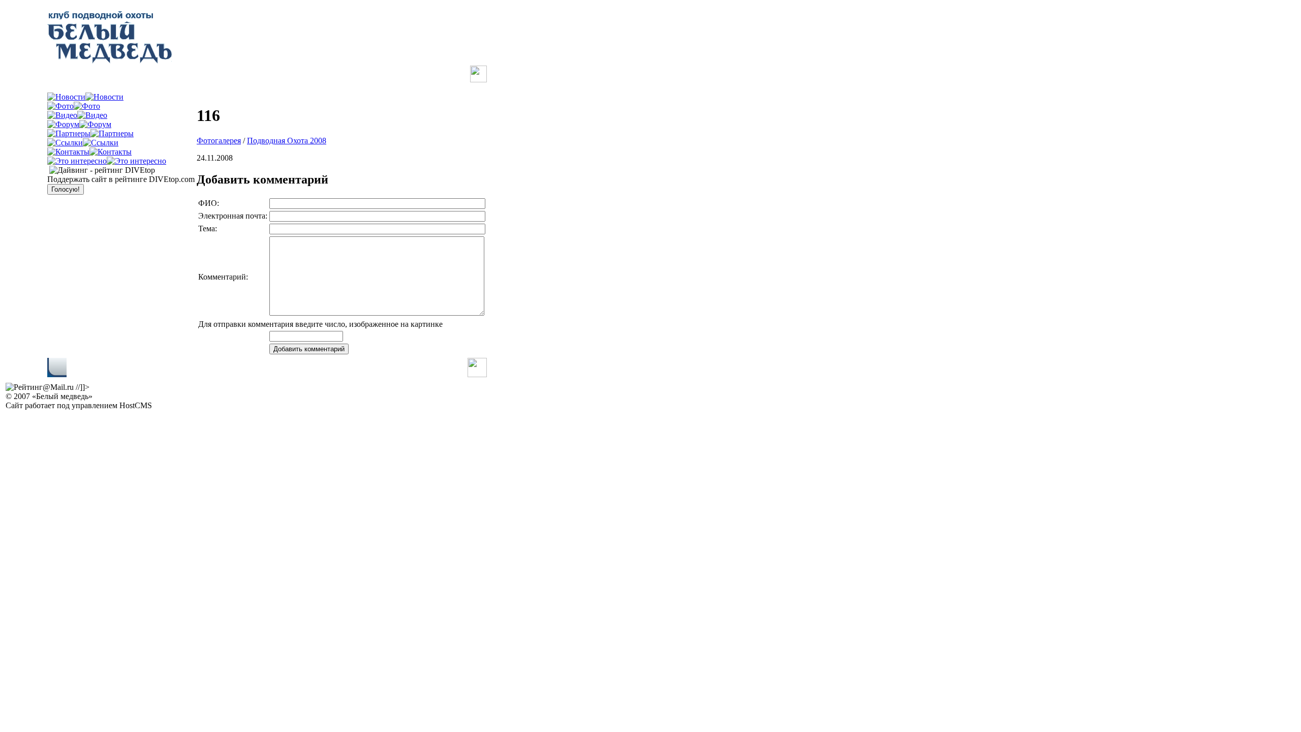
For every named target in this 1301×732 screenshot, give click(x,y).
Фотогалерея (219, 140)
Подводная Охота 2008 (286, 140)
